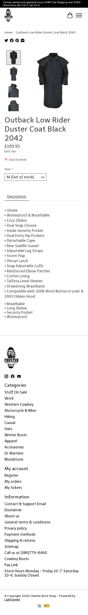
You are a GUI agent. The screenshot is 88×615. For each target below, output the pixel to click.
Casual (10, 423)
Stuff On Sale (16, 392)
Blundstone (14, 459)
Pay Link (11, 565)
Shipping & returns (20, 540)
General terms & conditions (27, 522)
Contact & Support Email (25, 504)
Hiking (10, 417)
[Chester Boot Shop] (9, 15)
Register (11, 475)
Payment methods (20, 534)
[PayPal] (47, 606)
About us (12, 516)
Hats (8, 429)
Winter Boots (16, 435)
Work (9, 398)
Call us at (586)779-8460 (26, 553)
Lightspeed (12, 599)
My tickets (13, 487)
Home (8, 32)
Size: (9, 169)
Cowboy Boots (17, 559)
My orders (13, 481)
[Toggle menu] (78, 15)
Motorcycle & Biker (20, 410)
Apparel (11, 441)
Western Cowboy (19, 404)
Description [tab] (16, 196)
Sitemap (12, 546)
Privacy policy (16, 528)
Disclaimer (13, 510)
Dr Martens (14, 453)
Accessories (14, 447)
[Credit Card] (39, 606)
